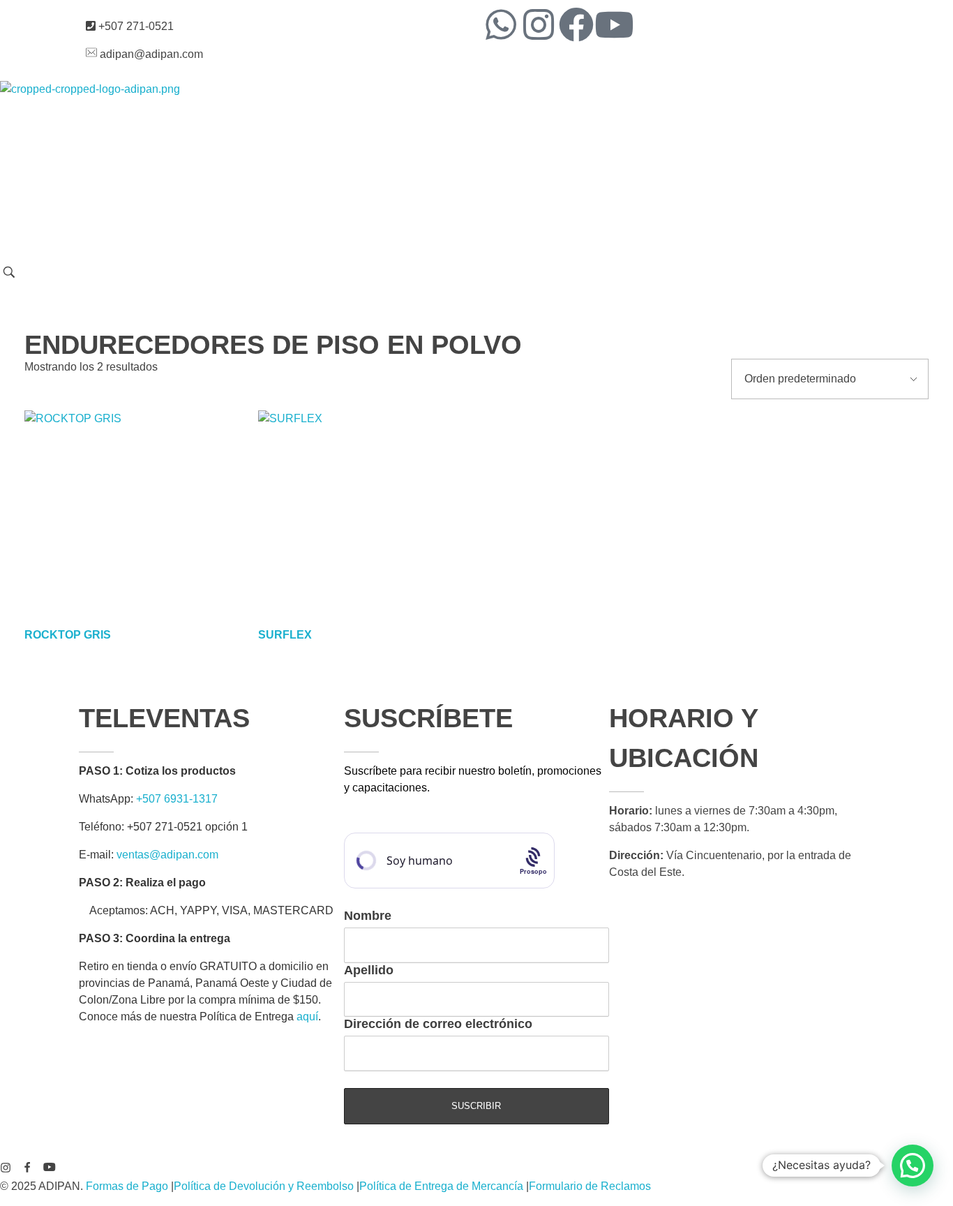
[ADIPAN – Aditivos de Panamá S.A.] (126, 173)
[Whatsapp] (500, 24)
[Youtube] (613, 24)
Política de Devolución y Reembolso (264, 1186)
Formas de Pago (127, 1186)
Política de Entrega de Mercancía (441, 1186)
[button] (912, 1165)
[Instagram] (538, 24)
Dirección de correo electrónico (438, 1024)
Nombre (367, 916)
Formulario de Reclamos (590, 1186)
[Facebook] (576, 24)
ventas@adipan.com (167, 855)
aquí (307, 1016)
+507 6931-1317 (177, 799)
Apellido (368, 970)
